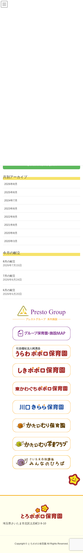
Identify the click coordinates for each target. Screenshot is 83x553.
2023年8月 (10, 208)
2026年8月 (10, 183)
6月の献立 (9, 290)
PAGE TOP (77, 532)
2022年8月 (10, 216)
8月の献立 (9, 261)
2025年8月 (10, 192)
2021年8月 (10, 224)
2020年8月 (10, 232)
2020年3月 (10, 241)
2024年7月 (10, 200)
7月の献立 (9, 275)
